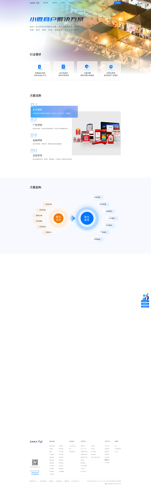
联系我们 (107, 454)
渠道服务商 (72, 451)
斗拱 (116, 446)
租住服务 (52, 471)
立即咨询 (36, 429)
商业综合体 (52, 446)
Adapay (116, 451)
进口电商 (61, 451)
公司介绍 (107, 446)
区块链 (92, 448)
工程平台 (83, 468)
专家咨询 (117, 2)
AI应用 (93, 446)
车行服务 (52, 474)
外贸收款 (61, 460)
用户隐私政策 (43, 481)
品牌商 (51, 448)
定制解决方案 (84, 457)
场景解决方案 (84, 454)
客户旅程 (93, 451)
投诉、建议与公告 (95, 457)
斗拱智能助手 (118, 448)
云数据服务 (61, 471)
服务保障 (93, 454)
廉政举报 (67, 481)
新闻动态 (107, 451)
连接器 (82, 460)
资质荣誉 (107, 448)
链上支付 (61, 465)
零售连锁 (52, 454)
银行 (70, 448)
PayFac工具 (83, 448)
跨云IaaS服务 (84, 465)
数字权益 (61, 463)
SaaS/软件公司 (72, 446)
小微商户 (61, 446)
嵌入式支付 (83, 471)
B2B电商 (52, 468)
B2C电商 (52, 465)
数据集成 (83, 463)
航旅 (51, 451)
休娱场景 (61, 448)
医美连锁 (52, 457)
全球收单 (61, 457)
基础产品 (83, 446)
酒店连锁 (52, 463)
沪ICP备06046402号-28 (92, 481)
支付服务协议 (59, 481)
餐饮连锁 (52, 460)
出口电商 (61, 454)
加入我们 (107, 457)
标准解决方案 (84, 451)
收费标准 (51, 481)
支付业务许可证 (75, 481)
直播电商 (61, 468)
